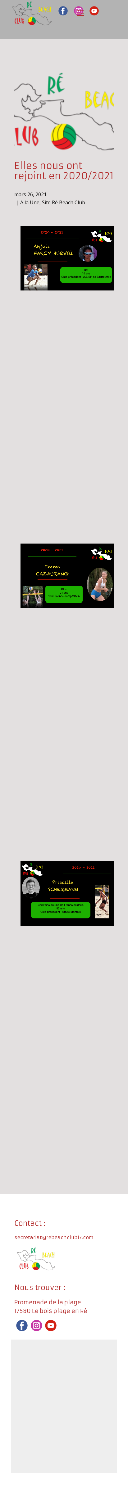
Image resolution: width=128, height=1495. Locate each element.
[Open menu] (80, 13)
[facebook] (63, 10)
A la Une (29, 202)
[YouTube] (94, 10)
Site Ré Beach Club (63, 202)
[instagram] (36, 1325)
